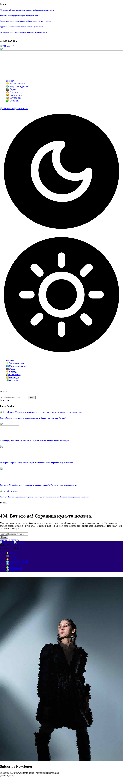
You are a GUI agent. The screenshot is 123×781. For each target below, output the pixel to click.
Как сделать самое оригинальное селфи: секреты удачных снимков (25, 21)
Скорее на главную (10, 540)
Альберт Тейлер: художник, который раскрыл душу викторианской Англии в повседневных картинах (44, 497)
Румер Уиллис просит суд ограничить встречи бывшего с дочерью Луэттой (33, 418)
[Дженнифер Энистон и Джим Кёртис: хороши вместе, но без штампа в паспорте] (9, 425)
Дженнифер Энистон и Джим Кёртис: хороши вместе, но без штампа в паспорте (34, 440)
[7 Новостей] (14, 108)
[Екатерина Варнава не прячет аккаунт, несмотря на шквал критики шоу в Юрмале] (9, 447)
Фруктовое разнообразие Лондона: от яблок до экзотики (21, 27)
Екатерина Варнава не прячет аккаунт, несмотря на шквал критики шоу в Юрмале (36, 463)
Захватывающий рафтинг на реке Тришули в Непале (20, 15)
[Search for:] (14, 533)
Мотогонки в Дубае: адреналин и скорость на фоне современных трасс (27, 10)
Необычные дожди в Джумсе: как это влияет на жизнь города (23, 32)
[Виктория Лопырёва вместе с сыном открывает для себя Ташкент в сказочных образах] (9, 469)
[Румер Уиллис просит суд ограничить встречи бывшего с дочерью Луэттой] (41, 412)
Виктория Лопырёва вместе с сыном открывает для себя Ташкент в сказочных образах (38, 485)
